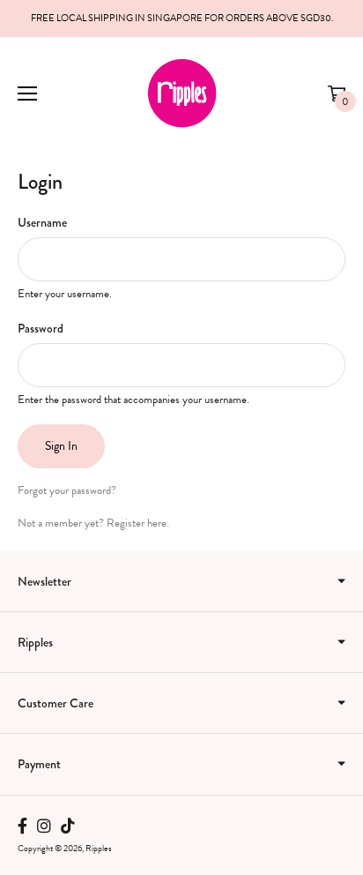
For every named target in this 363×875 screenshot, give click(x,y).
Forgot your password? (67, 490)
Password (40, 328)
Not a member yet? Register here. (93, 523)
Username (42, 222)
